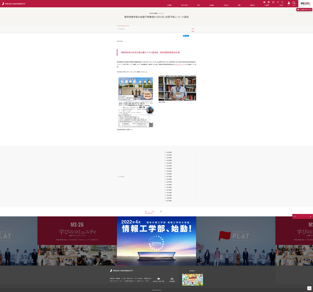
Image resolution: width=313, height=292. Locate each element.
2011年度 (168, 193)
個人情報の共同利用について (130, 281)
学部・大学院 (184, 5)
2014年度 (168, 184)
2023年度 (168, 160)
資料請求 (192, 271)
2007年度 (168, 201)
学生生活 (226, 5)
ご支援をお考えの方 (305, 10)
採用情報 (118, 278)
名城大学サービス (140, 281)
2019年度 (168, 171)
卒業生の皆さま (147, 278)
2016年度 (168, 179)
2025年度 (168, 155)
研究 (198, 5)
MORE (281, 5)
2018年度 (168, 174)
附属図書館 (172, 281)
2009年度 (168, 198)
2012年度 (168, 190)
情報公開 (112, 278)
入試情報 (169, 5)
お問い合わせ (130, 278)
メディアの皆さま (138, 278)
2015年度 (168, 182)
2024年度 (168, 158)
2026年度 (168, 152)
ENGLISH (147, 281)
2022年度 (168, 163)
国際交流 (252, 5)
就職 (239, 5)
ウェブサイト (178, 64)
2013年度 (168, 187)
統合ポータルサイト (114, 281)
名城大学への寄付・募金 (158, 281)
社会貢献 (211, 5)
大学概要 (267, 5)
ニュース (121, 29)
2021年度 (168, 166)
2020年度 (168, 168)
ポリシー (121, 281)
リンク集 (123, 278)
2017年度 (168, 176)
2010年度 (168, 195)
